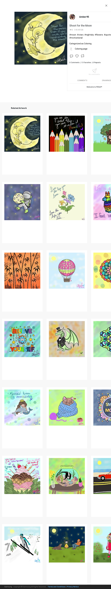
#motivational (76, 38)
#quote (107, 35)
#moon (72, 35)
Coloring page (81, 49)
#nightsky (89, 35)
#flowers (99, 35)
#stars (80, 35)
